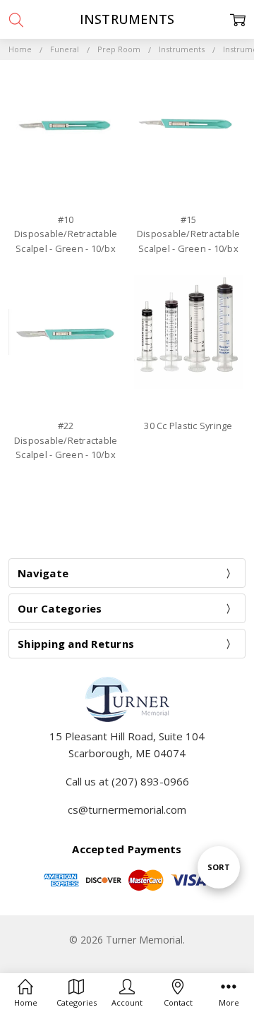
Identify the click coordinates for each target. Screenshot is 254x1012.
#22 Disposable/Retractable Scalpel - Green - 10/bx (66, 440)
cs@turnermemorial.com (127, 809)
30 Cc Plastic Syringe (188, 425)
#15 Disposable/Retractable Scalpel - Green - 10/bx (189, 234)
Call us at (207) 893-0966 (127, 781)
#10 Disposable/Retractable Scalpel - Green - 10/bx (66, 234)
